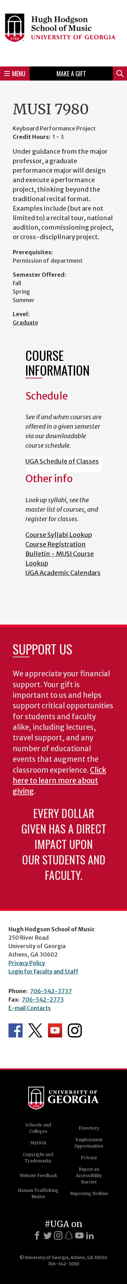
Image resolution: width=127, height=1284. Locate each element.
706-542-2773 (43, 999)
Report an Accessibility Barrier (89, 1175)
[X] (47, 1235)
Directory (89, 1128)
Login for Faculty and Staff (43, 971)
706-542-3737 (51, 991)
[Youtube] (79, 1235)
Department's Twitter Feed (35, 1030)
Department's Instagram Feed (75, 1030)
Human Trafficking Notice (38, 1193)
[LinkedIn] (90, 1235)
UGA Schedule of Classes (62, 461)
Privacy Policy (26, 962)
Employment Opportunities (88, 1143)
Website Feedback (38, 1175)
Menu (18, 73)
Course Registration (55, 544)
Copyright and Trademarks (38, 1157)
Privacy (89, 1157)
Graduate (25, 322)
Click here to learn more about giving (59, 781)
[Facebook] (37, 1235)
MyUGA (38, 1142)
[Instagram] (58, 1235)
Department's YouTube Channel (55, 1030)
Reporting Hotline (89, 1193)
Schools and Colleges (38, 1128)
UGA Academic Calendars (63, 573)
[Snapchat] (69, 1235)
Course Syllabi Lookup (58, 535)
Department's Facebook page (15, 1030)
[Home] (63, 32)
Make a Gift (71, 73)
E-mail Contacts (29, 1007)
